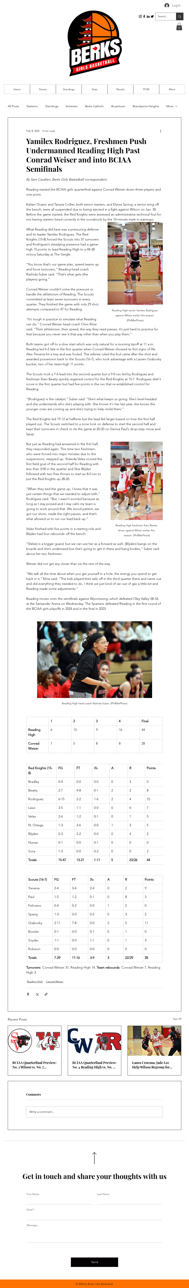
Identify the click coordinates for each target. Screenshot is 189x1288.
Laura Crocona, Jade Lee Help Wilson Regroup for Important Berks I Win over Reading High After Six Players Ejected (152, 1064)
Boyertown (118, 106)
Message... (33, 1225)
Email (30, 1209)
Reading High (35, 981)
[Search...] (179, 16)
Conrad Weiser (54, 981)
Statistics (32, 106)
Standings (51, 106)
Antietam (72, 106)
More (169, 106)
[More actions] (160, 131)
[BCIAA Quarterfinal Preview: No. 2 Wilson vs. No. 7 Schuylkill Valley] (34, 1041)
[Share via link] (46, 994)
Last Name (103, 1194)
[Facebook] (144, 16)
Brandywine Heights (146, 106)
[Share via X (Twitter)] (37, 994)
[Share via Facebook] (28, 994)
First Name (33, 1194)
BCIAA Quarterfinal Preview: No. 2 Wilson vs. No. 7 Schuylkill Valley (34, 1064)
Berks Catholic (94, 106)
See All (177, 1019)
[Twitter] (152, 16)
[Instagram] (140, 16)
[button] (179, 26)
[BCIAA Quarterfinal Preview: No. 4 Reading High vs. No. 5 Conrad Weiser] (94, 1041)
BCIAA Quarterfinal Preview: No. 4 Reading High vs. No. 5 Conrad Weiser (94, 1064)
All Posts (13, 106)
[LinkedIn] (148, 16)
